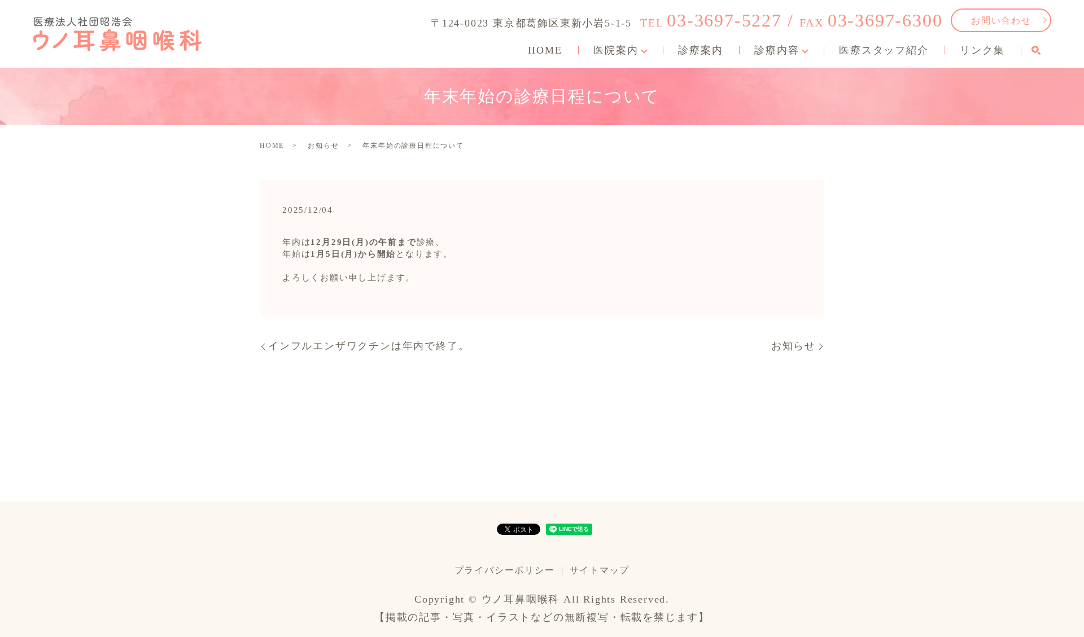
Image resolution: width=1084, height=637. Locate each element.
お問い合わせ (1001, 20)
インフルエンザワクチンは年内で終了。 (368, 346)
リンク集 (982, 50)
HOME (545, 50)
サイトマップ (600, 570)
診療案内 (700, 50)
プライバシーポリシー (504, 570)
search (1036, 50)
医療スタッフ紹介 (883, 50)
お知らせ (323, 146)
